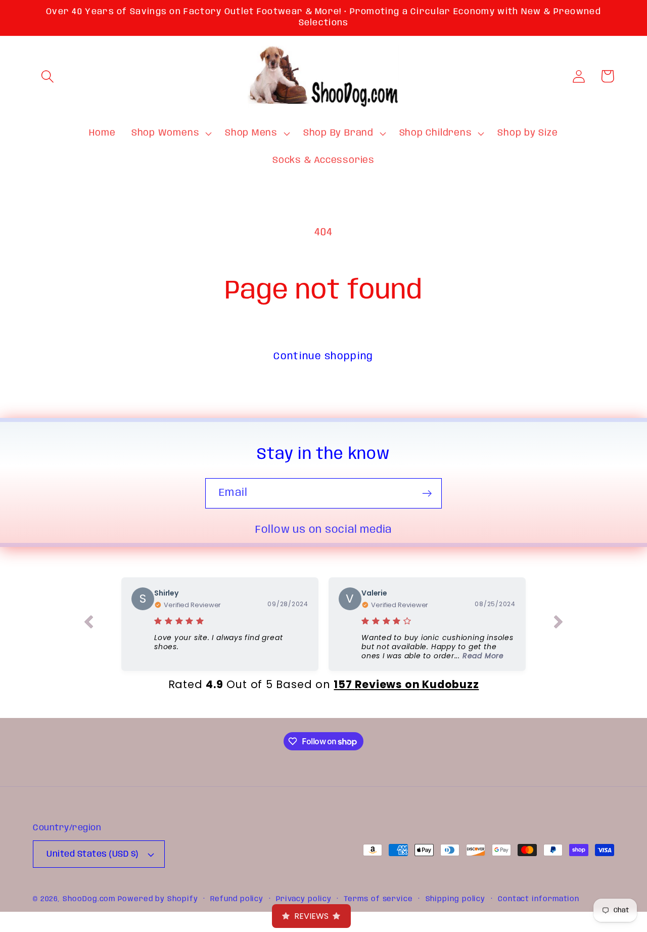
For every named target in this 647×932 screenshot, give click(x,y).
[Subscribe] (426, 493)
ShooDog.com (89, 899)
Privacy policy (304, 899)
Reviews (311, 916)
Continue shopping (323, 356)
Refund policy (236, 899)
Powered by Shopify (158, 899)
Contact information (538, 899)
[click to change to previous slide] (88, 624)
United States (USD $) (92, 854)
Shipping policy (456, 899)
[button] (47, 76)
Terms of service (378, 899)
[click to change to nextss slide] (558, 624)
